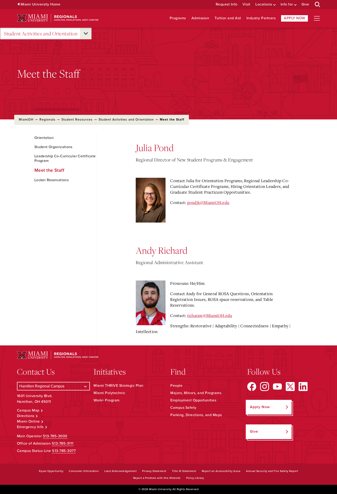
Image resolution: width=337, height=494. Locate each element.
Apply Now (294, 18)
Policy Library (195, 478)
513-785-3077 (64, 451)
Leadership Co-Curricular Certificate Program (65, 158)
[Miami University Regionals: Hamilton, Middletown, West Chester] (58, 18)
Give (305, 4)
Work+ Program (107, 400)
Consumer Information (84, 471)
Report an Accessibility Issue (221, 471)
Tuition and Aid (228, 18)
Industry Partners (261, 18)
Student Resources (77, 119)
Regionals (47, 119)
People (176, 385)
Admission (200, 18)
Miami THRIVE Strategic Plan (119, 385)
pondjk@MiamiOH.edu (208, 202)
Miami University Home (41, 4)
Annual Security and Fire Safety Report (272, 471)
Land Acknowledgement (120, 471)
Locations (263, 4)
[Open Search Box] (317, 4)
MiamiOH (26, 119)
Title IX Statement (184, 471)
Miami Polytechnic (109, 393)
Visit (246, 4)
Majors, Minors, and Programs (195, 393)
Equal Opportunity (51, 471)
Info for (287, 4)
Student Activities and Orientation (40, 33)
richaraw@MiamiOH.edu (209, 315)
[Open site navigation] (316, 18)
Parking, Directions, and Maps (196, 415)
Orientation (44, 137)
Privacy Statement (154, 471)
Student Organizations (53, 147)
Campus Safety (183, 407)
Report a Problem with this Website (157, 478)
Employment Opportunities (193, 400)
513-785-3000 (55, 436)
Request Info (227, 4)
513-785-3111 (63, 443)
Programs (178, 18)
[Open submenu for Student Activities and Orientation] (85, 33)
